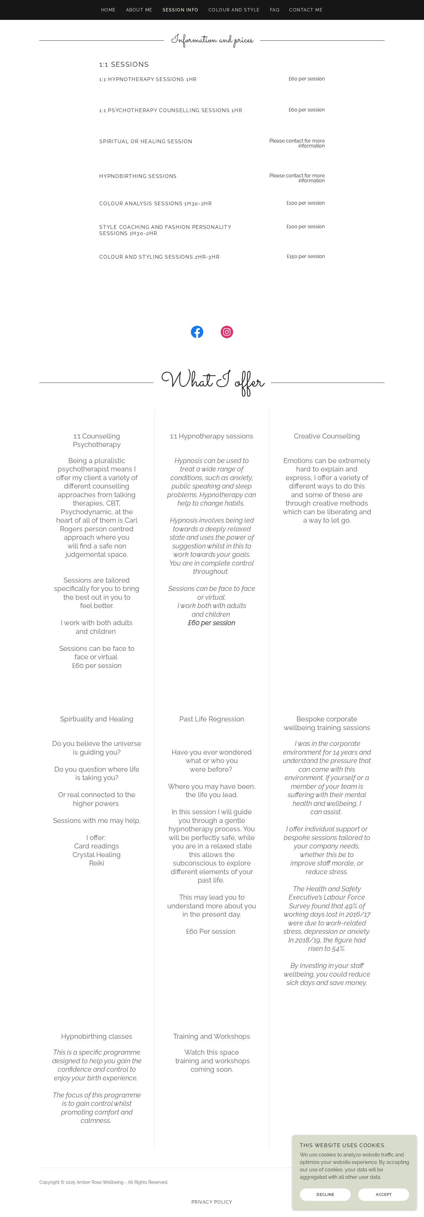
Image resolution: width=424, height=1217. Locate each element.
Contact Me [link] (306, 9)
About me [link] (139, 9)
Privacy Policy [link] (212, 1202)
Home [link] (108, 9)
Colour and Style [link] (234, 9)
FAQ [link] (275, 9)
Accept (384, 1194)
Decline (325, 1194)
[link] (197, 333)
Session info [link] (181, 9)
